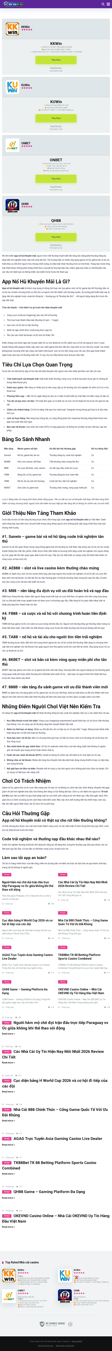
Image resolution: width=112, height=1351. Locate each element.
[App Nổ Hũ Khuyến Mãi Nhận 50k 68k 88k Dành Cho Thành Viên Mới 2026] (13, 4)
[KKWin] (10, 38)
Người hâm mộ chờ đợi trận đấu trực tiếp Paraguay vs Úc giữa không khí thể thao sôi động (27, 885)
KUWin (25, 85)
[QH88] (10, 215)
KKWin (25, 26)
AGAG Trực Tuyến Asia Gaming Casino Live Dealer (58, 1138)
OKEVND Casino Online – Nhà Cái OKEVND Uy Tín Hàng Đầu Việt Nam (81, 991)
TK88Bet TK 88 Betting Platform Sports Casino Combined (79, 956)
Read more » (8, 1033)
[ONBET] (10, 154)
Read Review (56, 68)
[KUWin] (10, 96)
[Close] (76, 1277)
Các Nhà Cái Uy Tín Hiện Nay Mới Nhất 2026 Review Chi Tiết (82, 884)
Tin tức (6, 875)
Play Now (56, 60)
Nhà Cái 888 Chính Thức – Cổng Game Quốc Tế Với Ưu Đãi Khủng (83, 922)
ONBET (26, 143)
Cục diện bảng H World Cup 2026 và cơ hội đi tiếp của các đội (27, 922)
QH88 (25, 203)
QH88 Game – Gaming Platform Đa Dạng (49, 1191)
